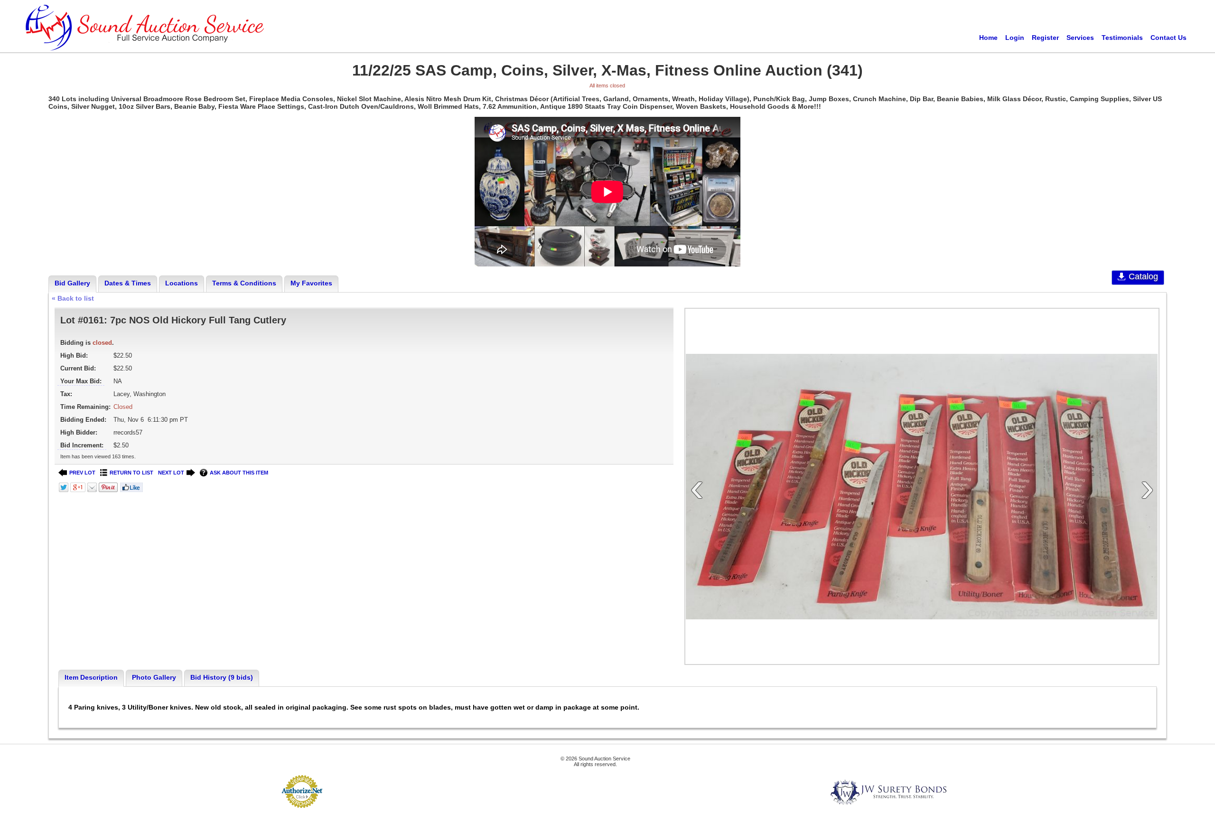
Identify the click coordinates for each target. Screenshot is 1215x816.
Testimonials (1122, 37)
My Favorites (311, 283)
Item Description (91, 677)
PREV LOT (82, 472)
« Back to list (73, 298)
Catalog (1143, 276)
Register (1045, 37)
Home (988, 37)
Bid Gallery (72, 283)
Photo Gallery (154, 677)
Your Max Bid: (81, 381)
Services (1080, 37)
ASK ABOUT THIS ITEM (239, 472)
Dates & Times (127, 283)
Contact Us (1168, 37)
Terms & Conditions (244, 283)
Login (1014, 37)
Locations (181, 283)
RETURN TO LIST (131, 472)
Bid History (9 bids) (221, 677)
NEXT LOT (171, 472)
